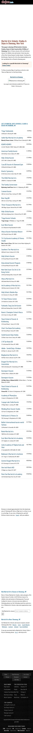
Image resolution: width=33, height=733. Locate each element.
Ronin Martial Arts (7, 431)
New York (16, 692)
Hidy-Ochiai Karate (7, 158)
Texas (15, 695)
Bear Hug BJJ (5, 198)
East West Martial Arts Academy (12, 438)
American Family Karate (9, 151)
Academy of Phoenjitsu (9, 395)
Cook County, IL (7, 715)
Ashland (16, 627)
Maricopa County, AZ (8, 713)
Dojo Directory (15, 674)
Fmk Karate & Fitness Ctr (9, 415)
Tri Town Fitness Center (9, 299)
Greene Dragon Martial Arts (10, 461)
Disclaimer (16, 677)
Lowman (10, 627)
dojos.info (8, 728)
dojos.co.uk (18, 728)
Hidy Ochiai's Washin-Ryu (9, 292)
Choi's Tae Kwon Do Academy (10, 328)
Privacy (7, 677)
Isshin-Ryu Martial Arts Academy (12, 137)
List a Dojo (26, 674)
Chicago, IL (23, 692)
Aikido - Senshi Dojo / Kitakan (11, 348)
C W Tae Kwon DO (7, 341)
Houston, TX (24, 687)
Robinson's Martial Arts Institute (12, 454)
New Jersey (16, 697)
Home (5, 674)
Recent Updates (8, 697)
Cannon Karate (6, 191)
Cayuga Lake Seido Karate (10, 402)
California (16, 687)
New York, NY (24, 689)
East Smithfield (24, 627)
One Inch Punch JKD (7, 467)
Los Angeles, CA (24, 697)
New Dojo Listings (8, 695)
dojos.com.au (13, 730)
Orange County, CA (8, 710)
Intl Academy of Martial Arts (10, 285)
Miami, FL (23, 695)
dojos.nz (28, 730)
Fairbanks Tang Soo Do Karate (11, 305)
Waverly (14, 625)
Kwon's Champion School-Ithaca (12, 312)
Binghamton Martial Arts (9, 355)
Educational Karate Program (10, 263)
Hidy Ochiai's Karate (8, 256)
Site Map (16, 680)
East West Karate (7, 225)
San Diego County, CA (9, 707)
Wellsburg (4, 627)
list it (16, 632)
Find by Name (7, 689)
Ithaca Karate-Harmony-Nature (11, 231)
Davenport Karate (7, 371)
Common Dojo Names (9, 692)
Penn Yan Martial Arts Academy (11, 474)
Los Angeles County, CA (9, 705)
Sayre (19, 625)
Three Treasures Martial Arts (11, 205)
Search (17, 515)
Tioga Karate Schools (8, 218)
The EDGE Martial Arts (8, 178)
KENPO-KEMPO (6, 144)
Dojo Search (7, 687)
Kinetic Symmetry (7, 171)
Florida (15, 689)
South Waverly (26, 625)
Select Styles (6, 65)
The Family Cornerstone (9, 184)
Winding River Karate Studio (10, 409)
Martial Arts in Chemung (16, 77)
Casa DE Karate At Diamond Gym (12, 164)
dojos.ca (29, 728)
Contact (25, 677)
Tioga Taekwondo (7, 131)
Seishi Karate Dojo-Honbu (9, 335)
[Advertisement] (16, 21)
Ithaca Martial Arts (7, 279)
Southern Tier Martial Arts (10, 249)
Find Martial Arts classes (8, 611)
